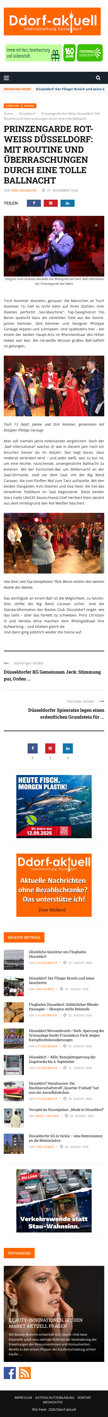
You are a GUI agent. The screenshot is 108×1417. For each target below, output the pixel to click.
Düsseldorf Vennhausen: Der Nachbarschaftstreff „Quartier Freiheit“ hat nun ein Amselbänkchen (64, 1088)
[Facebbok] (10, 1372)
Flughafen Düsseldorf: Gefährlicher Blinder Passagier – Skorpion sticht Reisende (64, 1006)
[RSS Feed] (25, 1372)
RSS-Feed (39, 1409)
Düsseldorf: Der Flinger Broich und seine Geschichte (61, 980)
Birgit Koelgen (47, 1116)
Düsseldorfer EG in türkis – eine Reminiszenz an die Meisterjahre (65, 1138)
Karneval (29, 105)
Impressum (23, 1398)
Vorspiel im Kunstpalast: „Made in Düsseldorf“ (66, 1109)
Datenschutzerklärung (54, 1398)
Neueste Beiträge (24, 937)
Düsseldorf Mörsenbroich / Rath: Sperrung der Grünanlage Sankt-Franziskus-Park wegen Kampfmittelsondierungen (66, 1035)
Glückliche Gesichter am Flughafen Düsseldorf (57, 954)
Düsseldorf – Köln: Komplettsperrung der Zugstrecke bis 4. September (62, 1059)
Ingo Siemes (45, 989)
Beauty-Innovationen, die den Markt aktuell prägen (46, 1323)
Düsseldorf (13, 105)
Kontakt (84, 1398)
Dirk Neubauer (24, 190)
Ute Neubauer (46, 963)
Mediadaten (53, 1402)
